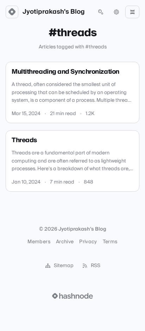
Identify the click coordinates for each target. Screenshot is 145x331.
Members (38, 242)
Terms (110, 242)
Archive (65, 242)
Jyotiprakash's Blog (54, 12)
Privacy (88, 242)
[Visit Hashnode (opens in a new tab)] (72, 296)
